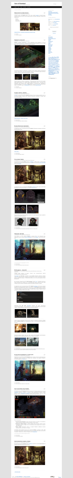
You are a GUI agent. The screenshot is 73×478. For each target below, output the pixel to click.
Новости (24, 13)
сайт (25, 433)
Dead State (31, 348)
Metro (49, 66)
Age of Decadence (50, 37)
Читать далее (16, 151)
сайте (16, 95)
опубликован (34, 186)
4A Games (50, 57)
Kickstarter (51, 65)
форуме (24, 358)
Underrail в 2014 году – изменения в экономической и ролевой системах (24, 32)
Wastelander (17, 86)
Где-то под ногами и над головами (21, 388)
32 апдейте (17, 275)
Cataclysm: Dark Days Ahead (52, 38)
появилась (31, 161)
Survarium (21, 349)
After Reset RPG (23, 160)
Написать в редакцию (27, 476)
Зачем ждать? (50, 11)
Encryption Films (54, 61)
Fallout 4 (49, 40)
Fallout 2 (49, 62)
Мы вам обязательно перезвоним (21, 126)
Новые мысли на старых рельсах (21, 12)
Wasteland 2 (51, 71)
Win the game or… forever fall (20, 270)
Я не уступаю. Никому (19, 159)
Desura (40, 162)
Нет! (49, 29)
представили (29, 305)
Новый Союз (50, 51)
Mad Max (49, 43)
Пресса (49, 53)
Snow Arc (56, 67)
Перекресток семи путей (19, 39)
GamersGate (43, 162)
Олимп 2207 (57, 73)
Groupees (19, 163)
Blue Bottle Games (27, 348)
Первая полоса (27, 13)
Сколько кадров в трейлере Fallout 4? (53, 12)
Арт (32, 228)
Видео (51, 72)
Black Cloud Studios (22, 228)
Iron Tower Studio (57, 64)
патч (36, 281)
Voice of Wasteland (20, 3)
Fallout (57, 61)
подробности (16, 392)
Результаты (54, 33)
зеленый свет (31, 443)
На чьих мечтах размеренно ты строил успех (23, 354)
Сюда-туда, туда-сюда (19, 233)
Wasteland (49, 48)
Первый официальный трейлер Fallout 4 (53, 13)
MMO (40, 348)
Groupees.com (35, 431)
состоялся (37, 15)
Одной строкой (35, 228)
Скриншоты (20, 87)
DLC (55, 60)
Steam (17, 467)
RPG (16, 154)
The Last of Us (50, 46)
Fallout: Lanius (53, 62)
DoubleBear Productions (36, 348)
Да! (49, 28)
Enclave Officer (18, 153)
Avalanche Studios (57, 58)
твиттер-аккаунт (23, 262)
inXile (54, 64)
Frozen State (49, 42)
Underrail (22, 13)
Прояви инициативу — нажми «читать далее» (21, 118)
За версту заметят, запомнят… (20, 92)
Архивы (49, 78)
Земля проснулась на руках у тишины (22, 441)
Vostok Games (27, 349)
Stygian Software (19, 154)
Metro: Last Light (50, 44)
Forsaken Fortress (50, 41)
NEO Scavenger (43, 348)
